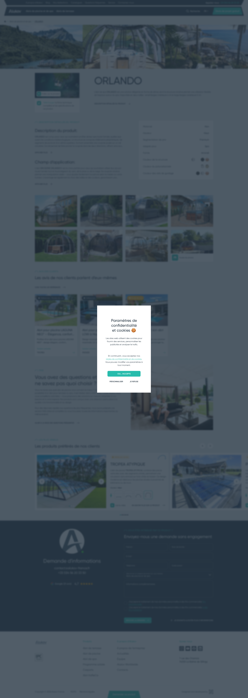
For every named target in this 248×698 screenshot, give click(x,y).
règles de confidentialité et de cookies (124, 359)
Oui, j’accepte (124, 374)
